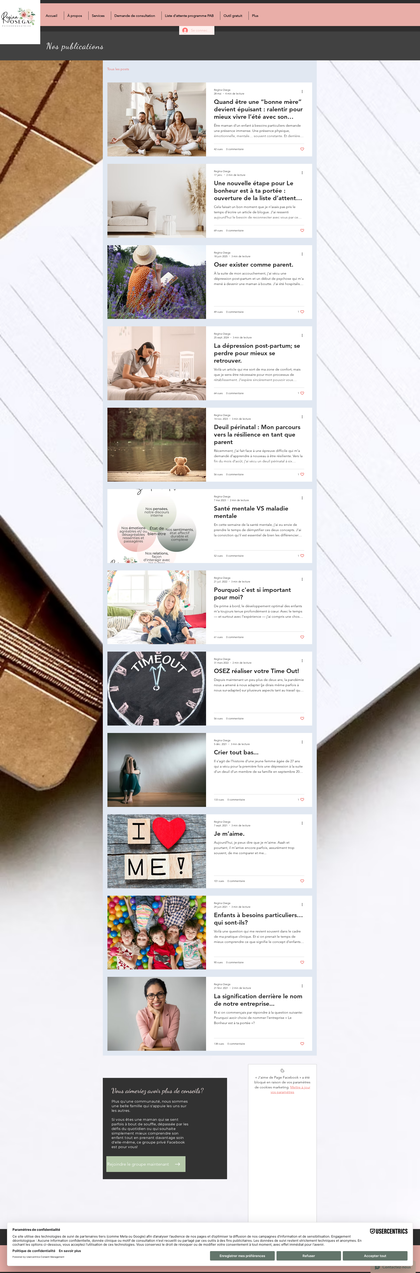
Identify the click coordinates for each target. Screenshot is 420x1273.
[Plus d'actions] (303, 91)
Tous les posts (118, 69)
